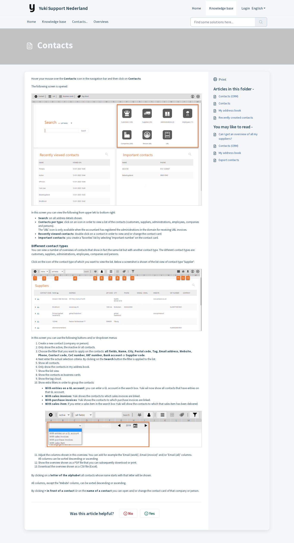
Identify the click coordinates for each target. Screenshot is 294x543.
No (130, 513)
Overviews (101, 21)
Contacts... (80, 21)
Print (222, 79)
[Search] (261, 22)
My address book (230, 110)
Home (196, 8)
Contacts (224, 103)
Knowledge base (221, 8)
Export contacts (229, 160)
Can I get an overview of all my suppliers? (238, 136)
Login (245, 8)
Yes (152, 513)
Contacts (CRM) (228, 96)
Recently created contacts (236, 117)
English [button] (257, 8)
